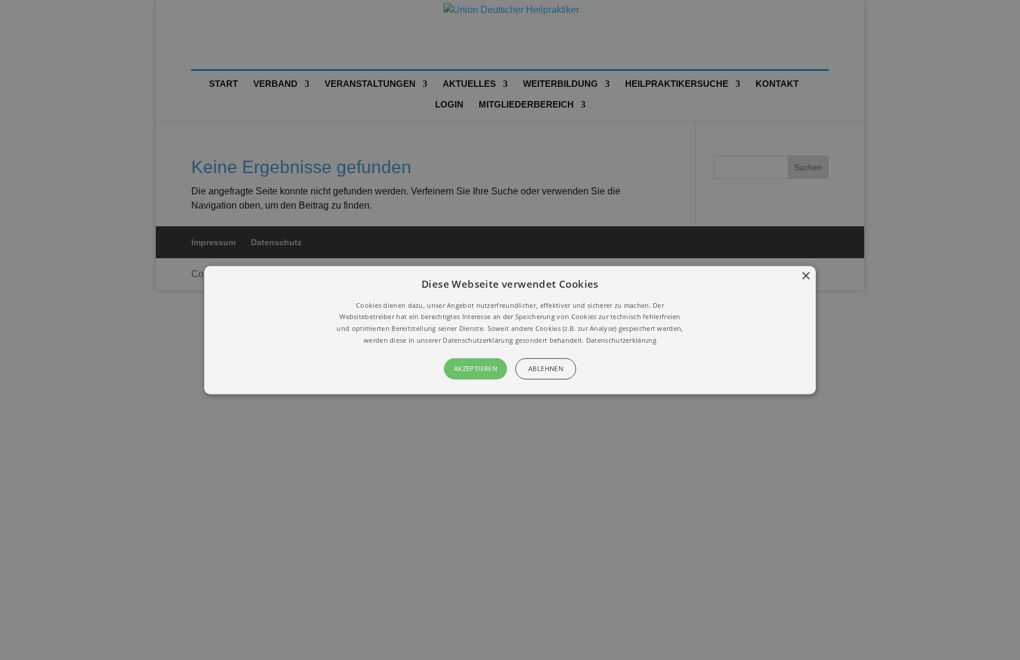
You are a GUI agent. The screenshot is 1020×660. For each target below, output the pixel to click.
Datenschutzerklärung (621, 340)
